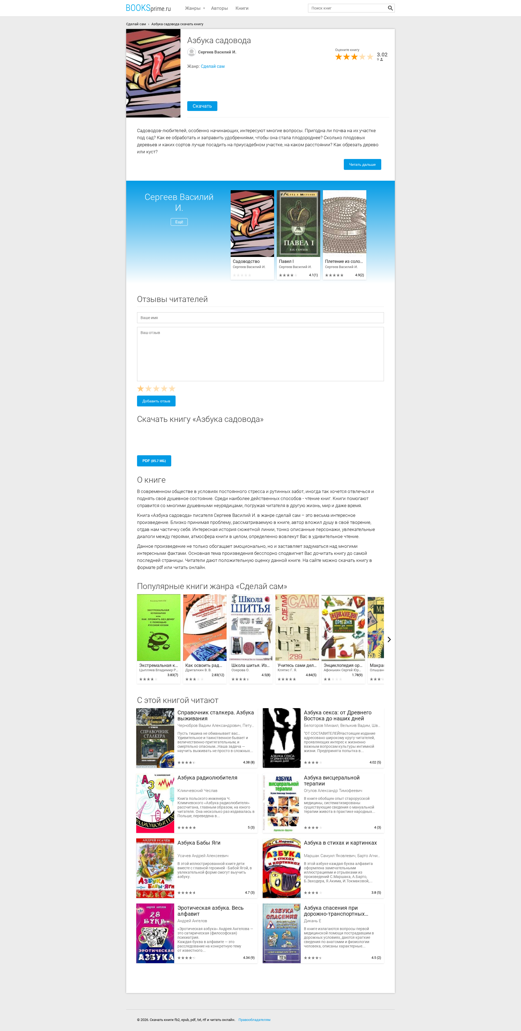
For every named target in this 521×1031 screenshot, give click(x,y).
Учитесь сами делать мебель (297, 667)
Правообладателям (255, 1020)
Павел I (286, 261)
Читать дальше (362, 164)
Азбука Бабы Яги (199, 843)
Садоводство (246, 261)
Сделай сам (213, 66)
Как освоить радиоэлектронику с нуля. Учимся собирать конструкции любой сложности (204, 667)
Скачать (202, 106)
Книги (242, 8)
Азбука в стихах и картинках (340, 843)
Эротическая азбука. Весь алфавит (210, 911)
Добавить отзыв (156, 401)
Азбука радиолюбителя (207, 778)
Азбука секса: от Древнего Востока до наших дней (337, 715)
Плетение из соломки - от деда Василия (344, 261)
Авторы (219, 8)
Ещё (179, 221)
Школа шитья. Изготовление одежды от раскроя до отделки (251, 667)
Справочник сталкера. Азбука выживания (215, 715)
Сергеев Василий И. (217, 52)
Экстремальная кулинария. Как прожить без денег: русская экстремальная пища (158, 667)
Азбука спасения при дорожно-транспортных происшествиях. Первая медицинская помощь (334, 911)
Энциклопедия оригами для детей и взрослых (343, 667)
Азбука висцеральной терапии (332, 781)
